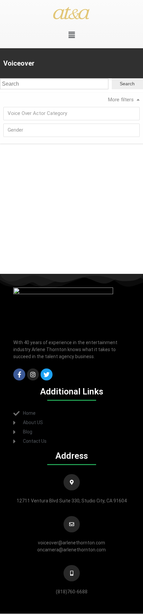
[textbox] (73, 113)
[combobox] (71, 113)
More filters (121, 100)
